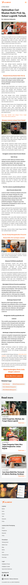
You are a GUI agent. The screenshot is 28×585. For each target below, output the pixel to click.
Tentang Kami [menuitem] (5, 542)
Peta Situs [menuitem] (4, 557)
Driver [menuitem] (3, 513)
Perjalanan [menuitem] (4, 530)
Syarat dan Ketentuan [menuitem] (7, 569)
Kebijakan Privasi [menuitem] (6, 564)
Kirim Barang (6, 384)
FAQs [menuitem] (3, 521)
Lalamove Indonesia (9, 19)
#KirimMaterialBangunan (9, 389)
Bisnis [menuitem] (3, 508)
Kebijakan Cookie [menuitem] (6, 566)
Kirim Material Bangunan (9, 387)
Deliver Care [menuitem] (4, 544)
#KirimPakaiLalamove (18, 384)
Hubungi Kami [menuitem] (5, 554)
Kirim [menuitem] (3, 511)
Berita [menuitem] (3, 549)
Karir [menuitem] (3, 552)
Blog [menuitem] (3, 547)
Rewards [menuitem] (4, 519)
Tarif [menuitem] (3, 516)
